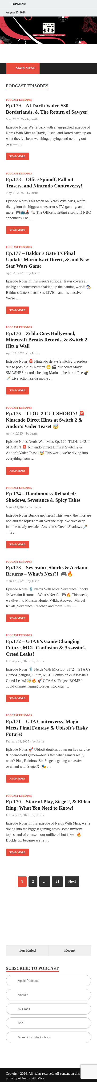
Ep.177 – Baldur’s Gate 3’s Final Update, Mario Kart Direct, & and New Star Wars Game (47, 259)
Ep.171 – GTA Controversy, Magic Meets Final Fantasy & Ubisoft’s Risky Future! (47, 728)
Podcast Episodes (19, 99)
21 (57, 881)
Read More (15, 155)
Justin (35, 119)
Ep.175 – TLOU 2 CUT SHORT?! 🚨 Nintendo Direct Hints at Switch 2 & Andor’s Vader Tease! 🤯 (45, 420)
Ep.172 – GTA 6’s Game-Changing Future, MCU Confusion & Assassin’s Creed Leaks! (45, 647)
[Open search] (85, 68)
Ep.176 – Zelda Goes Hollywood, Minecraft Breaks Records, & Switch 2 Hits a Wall (46, 340)
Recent (69, 950)
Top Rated (27, 950)
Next (72, 881)
